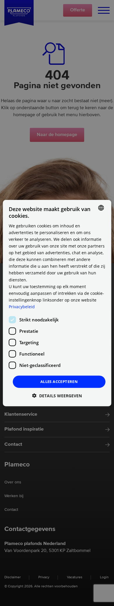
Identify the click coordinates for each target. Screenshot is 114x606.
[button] (57, 395)
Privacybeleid (22, 306)
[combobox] (101, 208)
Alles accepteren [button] (59, 381)
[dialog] (57, 303)
